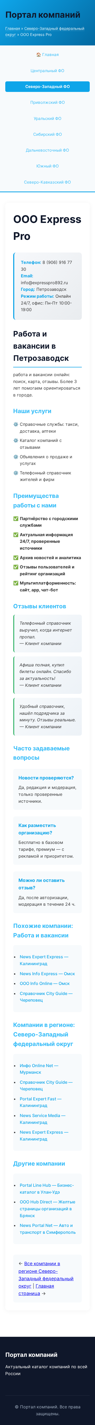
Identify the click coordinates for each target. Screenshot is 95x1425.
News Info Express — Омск (47, 973)
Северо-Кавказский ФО (47, 182)
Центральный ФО (47, 70)
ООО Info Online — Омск (45, 983)
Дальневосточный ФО (47, 150)
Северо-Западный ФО (47, 86)
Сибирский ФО (47, 134)
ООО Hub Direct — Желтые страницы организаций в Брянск (47, 1208)
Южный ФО (47, 166)
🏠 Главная (47, 54)
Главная (12, 28)
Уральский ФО (47, 118)
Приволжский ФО (47, 102)
